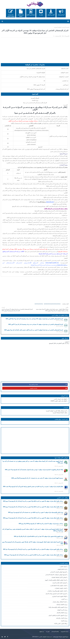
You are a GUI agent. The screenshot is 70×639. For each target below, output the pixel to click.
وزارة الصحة (64, 620)
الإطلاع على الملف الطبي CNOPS (59, 401)
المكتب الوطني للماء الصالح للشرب (58, 585)
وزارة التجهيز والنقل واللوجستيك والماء (58, 607)
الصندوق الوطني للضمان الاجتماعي (58, 572)
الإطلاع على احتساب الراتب (60, 399)
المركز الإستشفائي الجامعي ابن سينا (52, 303)
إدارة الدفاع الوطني (62, 569)
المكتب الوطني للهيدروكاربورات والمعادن (57, 591)
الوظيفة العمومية (57, 27)
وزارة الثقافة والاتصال (62, 612)
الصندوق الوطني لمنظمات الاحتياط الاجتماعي (56, 574)
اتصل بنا (47, 631)
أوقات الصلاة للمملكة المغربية (60, 412)
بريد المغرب (64, 599)
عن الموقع (42, 631)
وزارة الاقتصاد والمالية (62, 604)
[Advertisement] (35, 51)
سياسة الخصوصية (64, 631)
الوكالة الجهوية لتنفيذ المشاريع (60, 596)
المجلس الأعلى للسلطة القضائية (59, 577)
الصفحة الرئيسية (65, 27)
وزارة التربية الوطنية (62, 610)
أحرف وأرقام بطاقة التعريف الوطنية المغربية (56, 410)
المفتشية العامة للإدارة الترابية (60, 582)
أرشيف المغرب (63, 566)
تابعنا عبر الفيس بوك (33, 384)
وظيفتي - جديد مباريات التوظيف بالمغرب (47, 636)
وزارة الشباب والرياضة (61, 618)
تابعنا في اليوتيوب (33, 388)
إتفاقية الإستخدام (55, 631)
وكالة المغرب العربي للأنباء (60, 623)
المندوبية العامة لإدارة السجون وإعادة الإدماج (56, 593)
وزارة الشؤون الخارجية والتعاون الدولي (58, 615)
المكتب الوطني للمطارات (61, 588)
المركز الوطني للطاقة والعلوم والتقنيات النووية (56, 580)
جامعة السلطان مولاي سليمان (60, 601)
